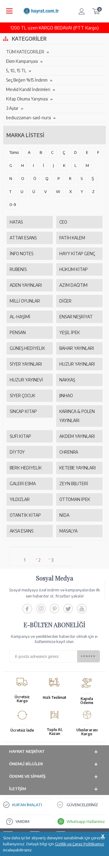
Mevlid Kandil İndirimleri (28, 89)
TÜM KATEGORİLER (25, 51)
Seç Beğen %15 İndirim (27, 80)
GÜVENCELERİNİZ (82, 804)
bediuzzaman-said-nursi (28, 117)
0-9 (12, 204)
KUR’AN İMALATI (27, 804)
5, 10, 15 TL (16, 70)
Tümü (14, 152)
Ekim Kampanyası (22, 61)
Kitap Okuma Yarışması (27, 98)
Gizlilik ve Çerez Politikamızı (79, 843)
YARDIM (22, 821)
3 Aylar (12, 108)
